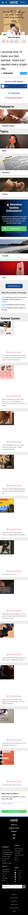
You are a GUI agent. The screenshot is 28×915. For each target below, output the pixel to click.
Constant (5, 256)
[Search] (24, 886)
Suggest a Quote (14, 828)
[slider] (16, 86)
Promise (5, 194)
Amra (3, 297)
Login (14, 834)
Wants (4, 151)
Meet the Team (14, 898)
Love (3, 277)
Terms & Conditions (14, 907)
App (14, 838)
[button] (2, 2)
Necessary (5, 172)
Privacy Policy (14, 904)
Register (14, 831)
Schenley (4, 308)
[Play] (2, 86)
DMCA (14, 911)
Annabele (4, 301)
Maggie (3, 305)
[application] (14, 86)
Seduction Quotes (8, 126)
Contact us (14, 901)
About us (14, 825)
